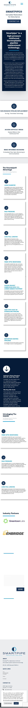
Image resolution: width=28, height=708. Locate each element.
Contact (4, 678)
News (4, 676)
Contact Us (14, 21)
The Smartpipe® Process (5, 673)
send (20, 589)
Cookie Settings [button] (8, 703)
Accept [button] (16, 703)
